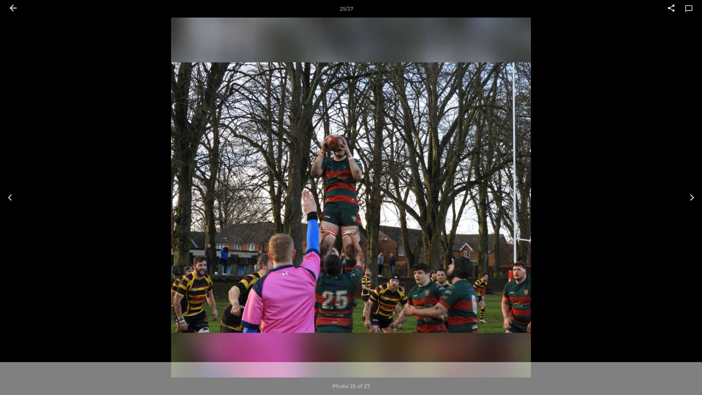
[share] (671, 9)
